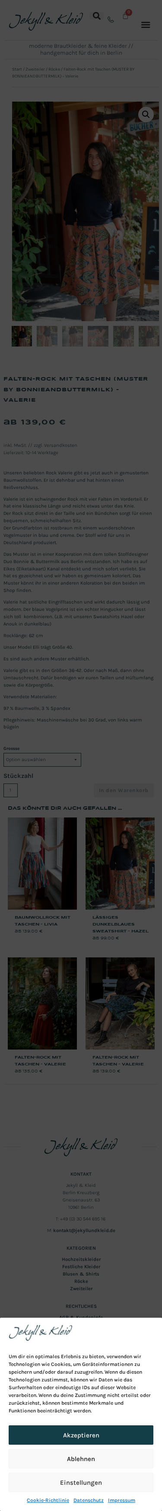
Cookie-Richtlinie (48, 1500)
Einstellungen (81, 1482)
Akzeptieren (81, 1435)
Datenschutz (88, 1500)
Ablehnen (81, 1459)
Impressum (121, 1500)
